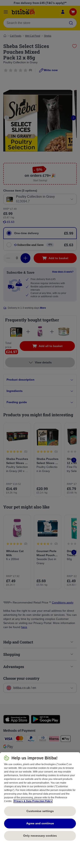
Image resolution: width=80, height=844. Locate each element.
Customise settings (40, 811)
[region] (40, 798)
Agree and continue (40, 823)
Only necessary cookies (40, 835)
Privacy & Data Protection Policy (33, 801)
